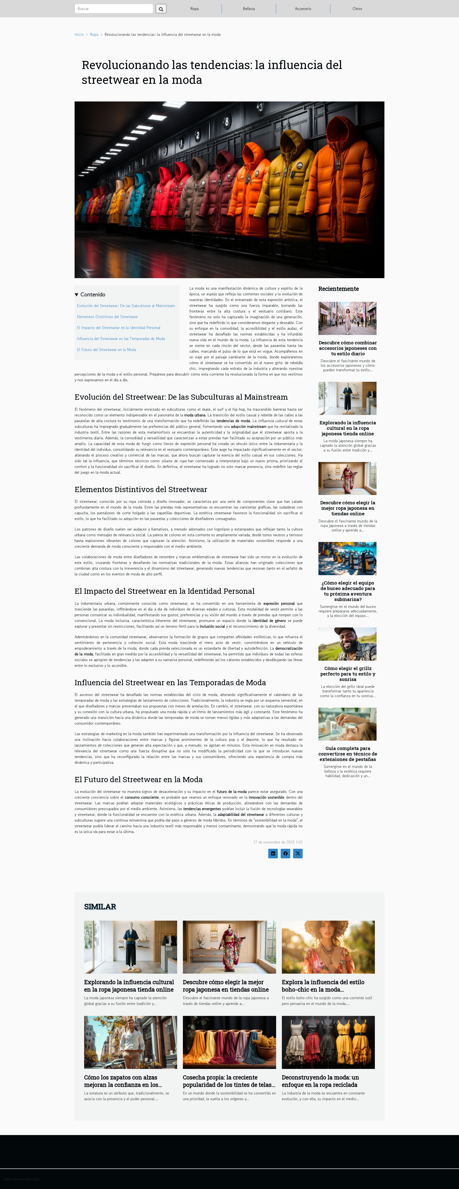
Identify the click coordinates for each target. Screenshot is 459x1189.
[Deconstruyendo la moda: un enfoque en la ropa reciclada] (328, 1042)
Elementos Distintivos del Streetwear (107, 316)
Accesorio (303, 8)
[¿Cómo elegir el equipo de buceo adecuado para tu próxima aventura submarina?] (347, 558)
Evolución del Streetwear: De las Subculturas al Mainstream (126, 305)
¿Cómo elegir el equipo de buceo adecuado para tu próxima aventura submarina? (348, 591)
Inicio (79, 34)
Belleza (249, 8)
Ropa (194, 8)
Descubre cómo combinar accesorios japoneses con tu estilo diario (348, 348)
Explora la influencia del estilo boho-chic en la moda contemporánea (323, 989)
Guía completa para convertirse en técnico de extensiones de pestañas (347, 753)
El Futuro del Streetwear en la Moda (106, 349)
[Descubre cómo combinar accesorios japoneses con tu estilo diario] (347, 318)
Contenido (93, 294)
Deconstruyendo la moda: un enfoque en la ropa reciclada (320, 1080)
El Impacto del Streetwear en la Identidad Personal (118, 327)
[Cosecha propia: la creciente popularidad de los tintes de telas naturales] (229, 1042)
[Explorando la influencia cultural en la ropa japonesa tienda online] (347, 398)
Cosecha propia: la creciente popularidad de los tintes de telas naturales (227, 1084)
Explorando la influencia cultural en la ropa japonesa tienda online (348, 427)
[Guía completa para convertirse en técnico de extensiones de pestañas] (347, 724)
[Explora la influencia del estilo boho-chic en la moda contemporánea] (328, 946)
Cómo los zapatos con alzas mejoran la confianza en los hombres (121, 1084)
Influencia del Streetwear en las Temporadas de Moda (121, 338)
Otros (357, 8)
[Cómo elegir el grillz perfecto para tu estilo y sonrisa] (347, 644)
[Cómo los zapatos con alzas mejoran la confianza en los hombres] (130, 1042)
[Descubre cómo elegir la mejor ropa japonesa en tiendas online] (347, 478)
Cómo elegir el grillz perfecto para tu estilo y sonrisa (348, 673)
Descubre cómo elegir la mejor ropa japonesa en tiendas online (347, 507)
